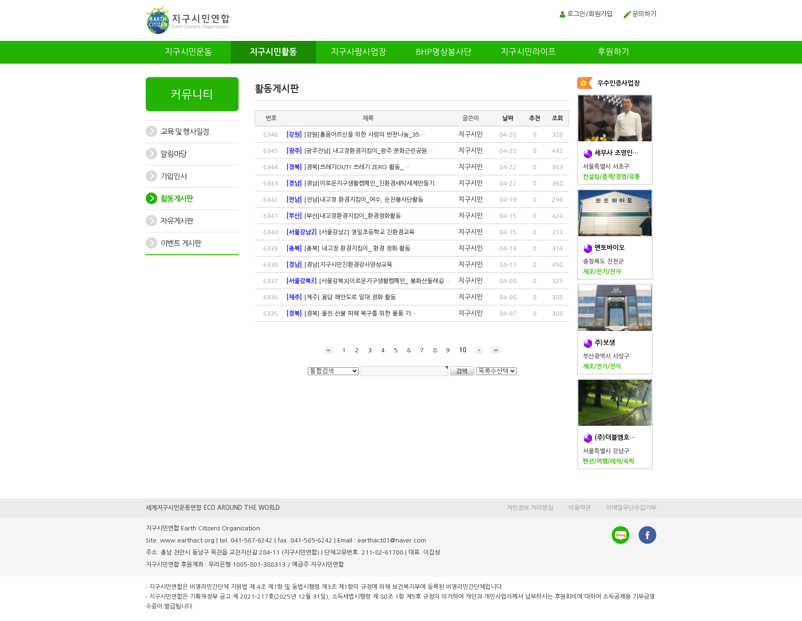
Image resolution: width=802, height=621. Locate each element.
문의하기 (644, 14)
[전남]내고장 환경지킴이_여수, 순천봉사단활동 (354, 200)
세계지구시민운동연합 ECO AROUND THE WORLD (213, 508)
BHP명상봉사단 (444, 52)
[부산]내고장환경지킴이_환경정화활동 (343, 216)
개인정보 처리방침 (530, 508)
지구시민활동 (273, 52)
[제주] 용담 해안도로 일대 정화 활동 (341, 297)
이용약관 (580, 508)
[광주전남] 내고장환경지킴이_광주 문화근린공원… (359, 151)
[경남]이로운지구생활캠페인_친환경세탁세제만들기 (360, 183)
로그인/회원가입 (590, 14)
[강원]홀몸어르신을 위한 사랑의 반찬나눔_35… (355, 135)
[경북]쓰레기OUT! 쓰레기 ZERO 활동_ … (348, 167)
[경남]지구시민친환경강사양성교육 (339, 265)
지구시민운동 (188, 52)
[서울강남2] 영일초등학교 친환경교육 (350, 232)
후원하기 (613, 52)
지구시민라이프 (528, 52)
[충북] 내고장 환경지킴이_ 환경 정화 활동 (348, 248)
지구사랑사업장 (358, 52)
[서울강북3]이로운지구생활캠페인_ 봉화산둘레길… (367, 281)
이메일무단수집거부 (631, 508)
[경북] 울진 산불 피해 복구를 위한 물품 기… (351, 313)
